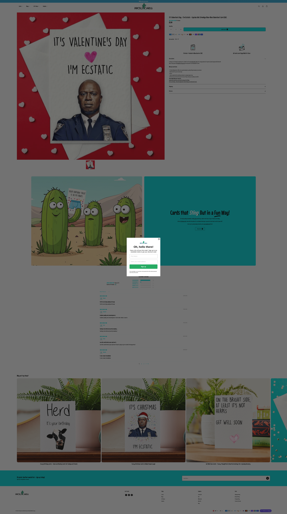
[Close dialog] (159, 239)
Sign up (143, 267)
